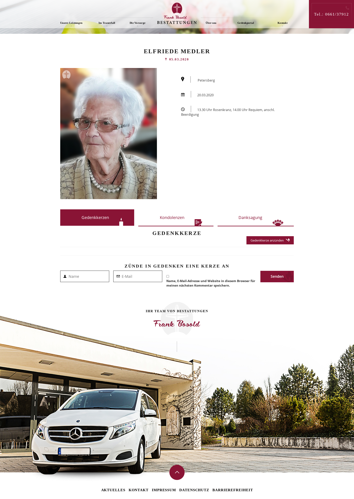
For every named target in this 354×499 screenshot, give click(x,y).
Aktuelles (113, 490)
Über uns (211, 22)
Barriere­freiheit (232, 490)
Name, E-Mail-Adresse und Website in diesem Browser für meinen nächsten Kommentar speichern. (210, 283)
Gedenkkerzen (95, 217)
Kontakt (282, 22)
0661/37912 (337, 14)
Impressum (164, 490)
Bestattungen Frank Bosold (177, 13)
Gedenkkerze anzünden (267, 240)
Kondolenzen (172, 217)
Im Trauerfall (107, 22)
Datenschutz (194, 490)
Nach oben (177, 472)
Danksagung (250, 217)
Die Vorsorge (137, 22)
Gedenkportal (245, 22)
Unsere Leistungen (71, 22)
